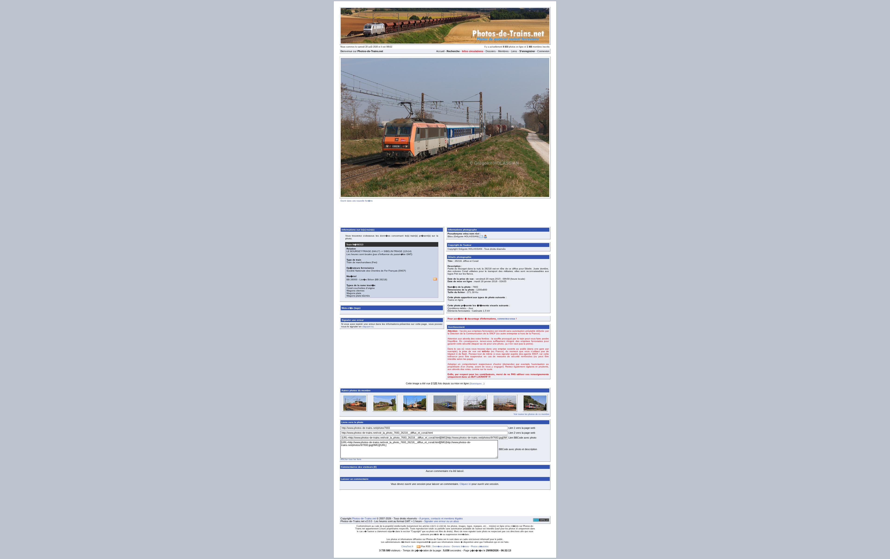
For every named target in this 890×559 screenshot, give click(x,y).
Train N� (354, 244)
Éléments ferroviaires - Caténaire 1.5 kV (469, 311)
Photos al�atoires (480, 546)
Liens (514, 51)
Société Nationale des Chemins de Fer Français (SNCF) (376, 270)
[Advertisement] (445, 213)
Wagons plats (353, 293)
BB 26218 (380, 279)
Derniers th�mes (460, 546)
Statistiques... (477, 383)
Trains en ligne (455, 300)
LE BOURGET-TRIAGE (358, 251)
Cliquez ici (465, 484)
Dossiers (491, 51)
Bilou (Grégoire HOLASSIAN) (463, 236)
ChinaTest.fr (407, 546)
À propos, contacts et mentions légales (441, 518)
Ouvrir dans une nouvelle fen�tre (356, 201)
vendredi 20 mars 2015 (488, 279)
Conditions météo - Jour (460, 308)
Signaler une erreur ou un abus (441, 521)
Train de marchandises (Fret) (361, 262)
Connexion (543, 51)
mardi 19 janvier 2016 (485, 281)
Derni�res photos (441, 546)
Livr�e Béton (366, 279)
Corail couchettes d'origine (360, 288)
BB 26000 (351, 279)
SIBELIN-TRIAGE (393, 251)
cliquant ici (367, 326)
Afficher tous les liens (350, 459)
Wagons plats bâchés (358, 295)
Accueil (440, 51)
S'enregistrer (527, 51)
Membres (503, 51)
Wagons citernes (355, 290)
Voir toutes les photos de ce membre (531, 414)
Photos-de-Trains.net (364, 518)
